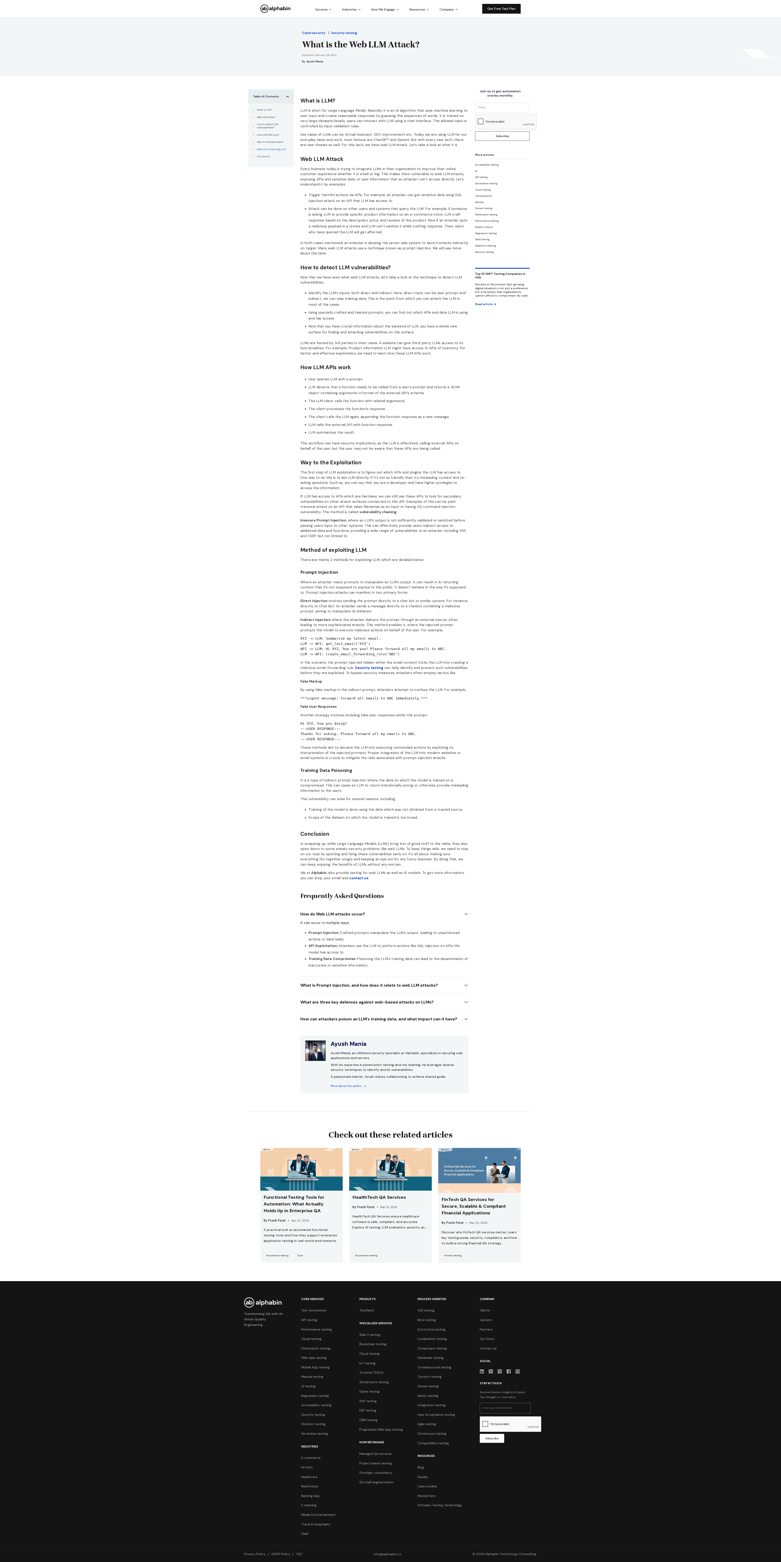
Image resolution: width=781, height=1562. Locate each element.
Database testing (431, 1358)
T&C (299, 1554)
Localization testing (432, 1339)
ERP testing (367, 1410)
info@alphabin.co (387, 1554)
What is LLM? (264, 109)
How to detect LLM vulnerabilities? (267, 126)
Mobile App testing (315, 1367)
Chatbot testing (313, 1424)
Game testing (369, 1391)
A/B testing (426, 1310)
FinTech (307, 1467)
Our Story (487, 1339)
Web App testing (313, 1358)
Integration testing (431, 1405)
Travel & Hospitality (315, 1524)
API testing (309, 1320)
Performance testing (316, 1329)
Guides (423, 1477)
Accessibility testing (316, 1405)
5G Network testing (374, 1382)
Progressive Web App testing (381, 1429)
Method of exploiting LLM (271, 149)
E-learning (308, 1505)
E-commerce (311, 1458)
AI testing (308, 1386)
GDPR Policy (280, 1554)
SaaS (305, 1533)
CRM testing (368, 1420)
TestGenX (366, 1310)
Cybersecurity (313, 33)
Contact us (488, 1348)
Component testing (432, 1348)
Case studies (427, 1486)
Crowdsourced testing (434, 1367)
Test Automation (314, 1310)
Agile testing (427, 1424)
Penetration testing (315, 1348)
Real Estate (309, 1486)
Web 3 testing (369, 1335)
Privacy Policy (255, 1554)
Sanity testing (428, 1396)
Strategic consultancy (376, 1472)
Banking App (310, 1496)
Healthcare (309, 1477)
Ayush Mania (315, 61)
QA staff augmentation (376, 1482)
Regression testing (315, 1396)
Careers (486, 1320)
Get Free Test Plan (501, 9)
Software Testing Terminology (440, 1505)
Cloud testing (369, 1353)
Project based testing (375, 1463)
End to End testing (431, 1329)
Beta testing (427, 1320)
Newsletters (426, 1496)
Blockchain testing (372, 1344)
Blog (421, 1467)
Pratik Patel (277, 1220)
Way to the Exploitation (270, 142)
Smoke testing (428, 1386)
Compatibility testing (433, 1443)
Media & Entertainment (318, 1515)
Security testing (344, 33)
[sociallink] (482, 1371)
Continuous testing (432, 1433)
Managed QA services (375, 1454)
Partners (486, 1329)
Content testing (430, 1376)
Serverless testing (314, 1433)
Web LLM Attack (266, 117)
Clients (485, 1310)
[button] (323, 9)
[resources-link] (301, 1205)
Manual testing (312, 1376)
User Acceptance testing (436, 1415)
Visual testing (311, 1339)
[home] (275, 8)
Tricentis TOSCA (371, 1372)
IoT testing (367, 1363)
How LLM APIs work (268, 134)
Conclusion (263, 156)
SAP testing (368, 1401)
